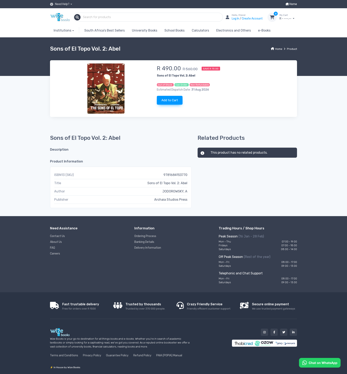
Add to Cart (169, 100)
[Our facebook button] (274, 332)
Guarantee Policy (117, 355)
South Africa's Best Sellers (104, 30)
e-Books (264, 30)
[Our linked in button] (293, 332)
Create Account (252, 18)
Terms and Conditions (64, 355)
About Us (56, 242)
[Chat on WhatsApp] (320, 362)
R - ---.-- (286, 17)
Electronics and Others (233, 30)
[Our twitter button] (283, 332)
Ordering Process (145, 236)
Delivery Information (147, 247)
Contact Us (57, 236)
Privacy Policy (92, 355)
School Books (174, 30)
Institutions (62, 30)
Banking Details (144, 242)
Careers (55, 253)
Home (293, 4)
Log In (236, 18)
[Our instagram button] (264, 332)
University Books (144, 30)
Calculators (200, 30)
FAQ (52, 247)
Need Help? (61, 4)
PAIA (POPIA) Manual (169, 355)
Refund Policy (142, 355)
